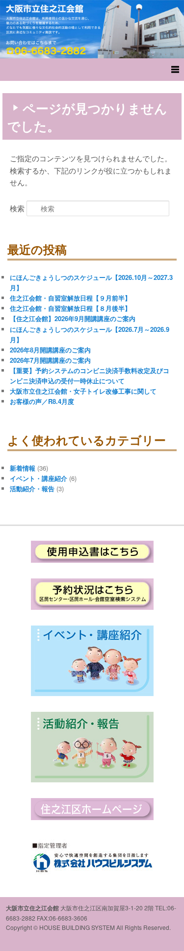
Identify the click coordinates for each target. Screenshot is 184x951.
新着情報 (22, 468)
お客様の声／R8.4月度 (42, 401)
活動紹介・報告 (32, 488)
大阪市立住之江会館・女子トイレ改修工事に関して (83, 391)
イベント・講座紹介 (38, 478)
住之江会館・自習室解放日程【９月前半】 (70, 297)
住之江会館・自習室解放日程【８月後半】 (70, 308)
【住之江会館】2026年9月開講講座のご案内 (72, 318)
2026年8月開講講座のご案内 (50, 349)
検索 (17, 208)
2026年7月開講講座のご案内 (50, 360)
